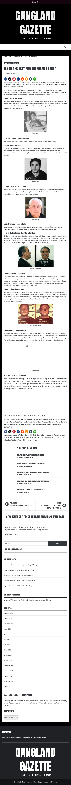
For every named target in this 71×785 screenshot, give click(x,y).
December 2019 (8, 666)
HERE (29, 415)
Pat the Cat (60, 437)
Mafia (16, 63)
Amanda (7, 73)
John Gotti (15, 437)
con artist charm (39, 277)
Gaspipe (48, 435)
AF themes (53, 782)
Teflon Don (7, 440)
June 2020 (7, 634)
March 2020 (7, 650)
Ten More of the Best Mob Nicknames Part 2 (51, 505)
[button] (5, 79)
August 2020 (7, 629)
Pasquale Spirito (50, 437)
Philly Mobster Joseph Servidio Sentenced (30, 455)
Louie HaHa (33, 437)
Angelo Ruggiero (12, 435)
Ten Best (14, 440)
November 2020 (8, 613)
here (48, 243)
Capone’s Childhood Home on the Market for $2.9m (33, 472)
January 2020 (8, 660)
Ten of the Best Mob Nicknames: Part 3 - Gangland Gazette (29, 530)
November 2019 (8, 671)
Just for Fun (8, 63)
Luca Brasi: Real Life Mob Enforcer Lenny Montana (33, 481)
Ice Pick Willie (56, 435)
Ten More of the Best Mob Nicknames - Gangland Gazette (29, 527)
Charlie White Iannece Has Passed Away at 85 (31, 490)
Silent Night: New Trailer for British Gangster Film (19, 570)
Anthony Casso (24, 435)
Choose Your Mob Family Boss (21, 504)
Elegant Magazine (43, 782)
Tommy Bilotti (22, 440)
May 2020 (7, 639)
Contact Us (35, 2)
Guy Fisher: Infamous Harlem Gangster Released (18, 575)
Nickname (41, 437)
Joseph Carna (24, 437)
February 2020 (8, 655)
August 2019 (7, 687)
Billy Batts (33, 435)
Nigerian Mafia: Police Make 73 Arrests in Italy (18, 586)
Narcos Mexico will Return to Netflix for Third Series (19, 580)
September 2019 (8, 681)
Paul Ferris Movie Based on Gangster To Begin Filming (20, 565)
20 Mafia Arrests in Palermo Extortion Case (31, 464)
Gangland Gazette (35, 23)
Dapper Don (41, 435)
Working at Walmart (10, 600)
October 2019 (8, 676)
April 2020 (7, 645)
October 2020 (8, 618)
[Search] (65, 47)
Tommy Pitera (32, 440)
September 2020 (8, 624)
